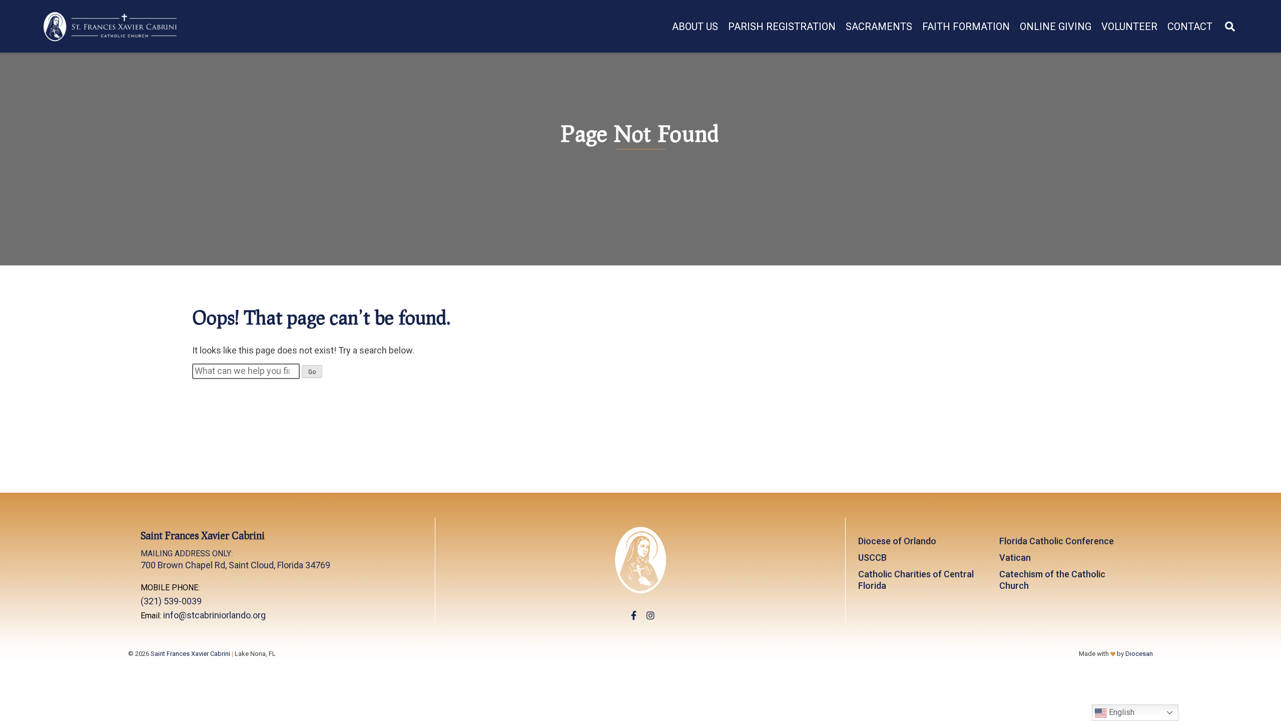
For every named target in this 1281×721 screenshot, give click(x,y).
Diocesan (1139, 653)
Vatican (1015, 557)
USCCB (872, 557)
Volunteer (1129, 27)
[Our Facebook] (633, 615)
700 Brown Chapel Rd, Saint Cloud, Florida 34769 (235, 559)
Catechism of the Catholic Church (1052, 580)
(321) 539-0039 (171, 601)
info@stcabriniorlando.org (214, 615)
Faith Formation (966, 27)
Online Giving (1055, 27)
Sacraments (879, 27)
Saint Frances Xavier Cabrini (190, 653)
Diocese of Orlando (897, 541)
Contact (1189, 27)
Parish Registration (782, 27)
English (1120, 712)
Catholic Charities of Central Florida (916, 580)
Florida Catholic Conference (1056, 541)
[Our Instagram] (651, 615)
